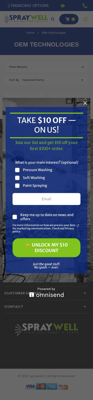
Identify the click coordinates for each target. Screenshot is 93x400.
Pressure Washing (37, 170)
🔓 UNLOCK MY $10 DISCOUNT (46, 247)
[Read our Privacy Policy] (77, 225)
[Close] (85, 103)
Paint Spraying (35, 185)
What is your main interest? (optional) (46, 162)
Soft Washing (34, 178)
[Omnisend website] (46, 292)
